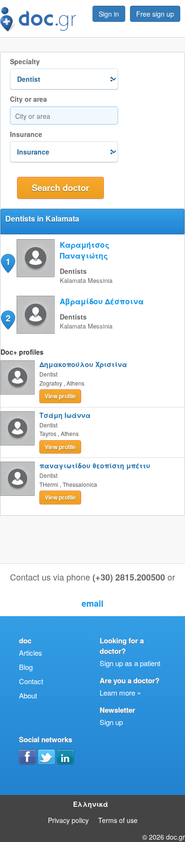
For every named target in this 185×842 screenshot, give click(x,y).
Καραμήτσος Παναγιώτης (85, 250)
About (28, 695)
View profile (60, 396)
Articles (30, 653)
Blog (26, 667)
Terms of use (118, 820)
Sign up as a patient (130, 663)
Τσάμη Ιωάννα (65, 415)
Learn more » (120, 692)
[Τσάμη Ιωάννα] (17, 428)
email (92, 603)
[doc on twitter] (46, 757)
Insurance (26, 134)
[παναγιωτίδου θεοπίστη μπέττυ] (17, 479)
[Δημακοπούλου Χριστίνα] (17, 377)
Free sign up (155, 14)
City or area (28, 99)
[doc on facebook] (27, 757)
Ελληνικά (90, 804)
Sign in (109, 14)
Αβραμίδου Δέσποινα (102, 301)
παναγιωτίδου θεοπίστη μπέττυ (94, 465)
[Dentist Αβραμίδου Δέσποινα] (35, 331)
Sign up (111, 722)
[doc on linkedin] (65, 757)
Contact (31, 681)
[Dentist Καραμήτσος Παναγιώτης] (35, 274)
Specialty (25, 61)
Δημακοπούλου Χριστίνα (83, 364)
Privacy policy (68, 820)
